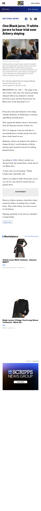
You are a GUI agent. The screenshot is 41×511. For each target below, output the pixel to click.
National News (11, 19)
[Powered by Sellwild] (35, 361)
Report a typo (7, 222)
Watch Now (35, 3)
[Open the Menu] (3, 3)
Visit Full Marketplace (31, 236)
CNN (15, 160)
